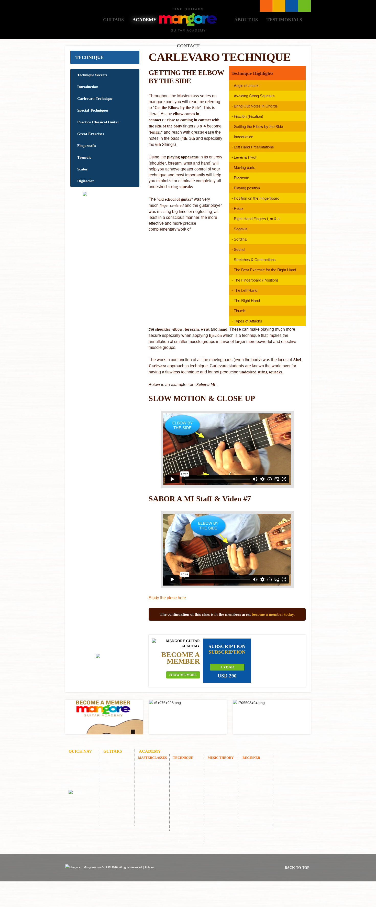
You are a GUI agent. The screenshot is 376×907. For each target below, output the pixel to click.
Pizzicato (241, 177)
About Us (246, 19)
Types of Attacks (248, 321)
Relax (239, 208)
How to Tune (257, 771)
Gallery (113, 771)
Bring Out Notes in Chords (256, 106)
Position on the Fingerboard (256, 198)
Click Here (104, 717)
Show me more (183, 675)
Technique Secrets (92, 75)
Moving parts (244, 167)
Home (84, 19)
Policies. (150, 867)
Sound (239, 249)
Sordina (240, 239)
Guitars (113, 19)
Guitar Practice (189, 803)
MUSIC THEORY (221, 758)
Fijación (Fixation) (248, 116)
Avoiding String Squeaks (254, 96)
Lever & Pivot (245, 157)
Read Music (221, 765)
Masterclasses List (266, 6)
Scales (82, 169)
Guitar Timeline (219, 787)
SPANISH (150, 771)
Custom (113, 758)
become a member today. (273, 614)
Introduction (87, 87)
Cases (112, 784)
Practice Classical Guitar (98, 122)
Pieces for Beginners (255, 781)
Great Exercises (90, 134)
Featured (114, 765)
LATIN (148, 778)
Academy (144, 19)
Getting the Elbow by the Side (258, 126)
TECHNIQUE (89, 57)
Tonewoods (116, 778)
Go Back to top (106, 670)
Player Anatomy (219, 774)
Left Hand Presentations (254, 147)
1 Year (227, 667)
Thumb (239, 311)
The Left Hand (245, 290)
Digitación (85, 181)
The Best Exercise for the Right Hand (265, 270)
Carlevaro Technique (95, 98)
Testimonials (284, 19)
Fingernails (86, 146)
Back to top (297, 868)
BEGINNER (251, 758)
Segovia (240, 229)
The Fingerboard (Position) (256, 280)
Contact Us (82, 784)
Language (278, 6)
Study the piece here (167, 597)
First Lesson (256, 765)
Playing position (247, 188)
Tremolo (84, 157)
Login (304, 6)
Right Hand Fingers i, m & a (257, 218)
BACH (148, 784)
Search (291, 6)
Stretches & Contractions (255, 259)
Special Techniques (92, 110)
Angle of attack (246, 85)
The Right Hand (247, 300)
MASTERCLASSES (152, 758)
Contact (188, 45)
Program (149, 790)
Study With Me (224, 797)
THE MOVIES (154, 765)
